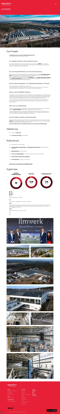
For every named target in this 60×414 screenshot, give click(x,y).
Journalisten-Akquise (22, 147)
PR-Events (22, 395)
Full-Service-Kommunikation (25, 401)
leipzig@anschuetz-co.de (11, 397)
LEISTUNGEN (23, 389)
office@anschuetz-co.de (11, 394)
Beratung (49, 410)
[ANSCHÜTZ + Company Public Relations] (6, 4)
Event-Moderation (23, 399)
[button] (2, 412)
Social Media (23, 396)
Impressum (34, 394)
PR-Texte (22, 393)
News (33, 393)
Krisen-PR (22, 400)
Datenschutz (34, 395)
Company (33, 389)
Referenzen (34, 390)
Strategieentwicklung (15, 147)
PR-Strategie (23, 390)
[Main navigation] (56, 4)
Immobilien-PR (23, 404)
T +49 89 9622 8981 (10, 393)
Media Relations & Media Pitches (25, 394)
